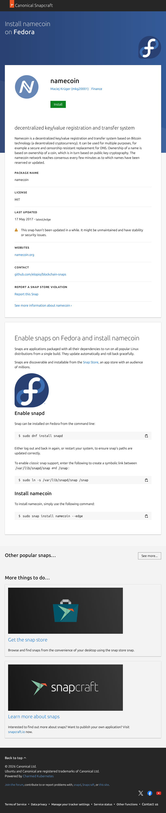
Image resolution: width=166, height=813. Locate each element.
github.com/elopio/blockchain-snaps (40, 274)
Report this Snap (26, 294)
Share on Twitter (140, 793)
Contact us (150, 804)
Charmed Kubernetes (38, 776)
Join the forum (14, 784)
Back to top (14, 758)
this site (104, 784)
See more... (150, 556)
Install (58, 104)
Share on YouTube (158, 793)
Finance (96, 89)
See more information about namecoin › (43, 305)
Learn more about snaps (34, 716)
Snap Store (90, 362)
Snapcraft (88, 784)
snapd (77, 784)
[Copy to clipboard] (146, 436)
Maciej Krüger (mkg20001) (69, 89)
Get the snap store (27, 639)
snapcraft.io (16, 732)
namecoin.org (24, 254)
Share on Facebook (149, 793)
